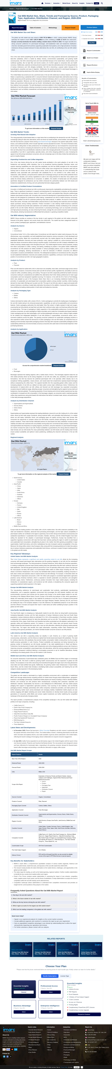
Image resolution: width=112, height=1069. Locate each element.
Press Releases (33, 1049)
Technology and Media (70, 1060)
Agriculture (67, 1032)
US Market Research (34, 1039)
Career (49, 1029)
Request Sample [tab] (70, 27)
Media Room (66, 3)
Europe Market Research (35, 1037)
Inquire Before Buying (93, 72)
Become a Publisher (53, 1042)
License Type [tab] (64, 976)
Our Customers (52, 1039)
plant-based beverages (44, 142)
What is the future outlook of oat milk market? (26, 898)
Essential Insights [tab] (21, 987)
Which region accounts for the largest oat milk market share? (30, 906)
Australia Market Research (36, 1029)
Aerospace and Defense (70, 1029)
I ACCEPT (77, 1067)
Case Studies (32, 1052)
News (49, 1047)
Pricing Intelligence (34, 1042)
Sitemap (50, 1049)
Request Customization (93, 50)
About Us (75, 3)
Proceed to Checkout (84, 1014)
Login (96, 3)
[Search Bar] (102, 3)
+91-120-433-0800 (92, 1051)
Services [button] (48, 3)
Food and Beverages (69, 1049)
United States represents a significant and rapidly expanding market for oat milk (37, 559)
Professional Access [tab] (49, 987)
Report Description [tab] (18, 27)
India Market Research (35, 1032)
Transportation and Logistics (71, 1062)
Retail (65, 1057)
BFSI (65, 1037)
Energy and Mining (69, 1047)
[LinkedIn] (4, 1056)
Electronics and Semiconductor (72, 1044)
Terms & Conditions (53, 1032)
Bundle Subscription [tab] (49, 976)
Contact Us (89, 3)
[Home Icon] (42, 3)
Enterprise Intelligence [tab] (50, 1007)
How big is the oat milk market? (21, 895)
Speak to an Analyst (92, 57)
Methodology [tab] (53, 27)
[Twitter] (11, 1056)
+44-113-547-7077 (92, 1042)
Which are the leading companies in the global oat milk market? (31, 909)
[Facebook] (7, 1056)
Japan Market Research (35, 1034)
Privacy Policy (64, 1067)
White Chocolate (44, 730)
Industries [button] (56, 3)
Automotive (67, 1034)
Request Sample (56, 128)
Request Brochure (92, 65)
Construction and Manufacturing (72, 1042)
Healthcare (67, 1052)
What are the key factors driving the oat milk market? (28, 902)
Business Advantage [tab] (22, 1007)
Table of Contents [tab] (35, 27)
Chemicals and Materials (70, 1039)
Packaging (67, 1054)
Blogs (30, 1047)
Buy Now (92, 42)
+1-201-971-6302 (91, 1034)
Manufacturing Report (34, 1044)
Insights (81, 3)
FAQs (49, 1044)
